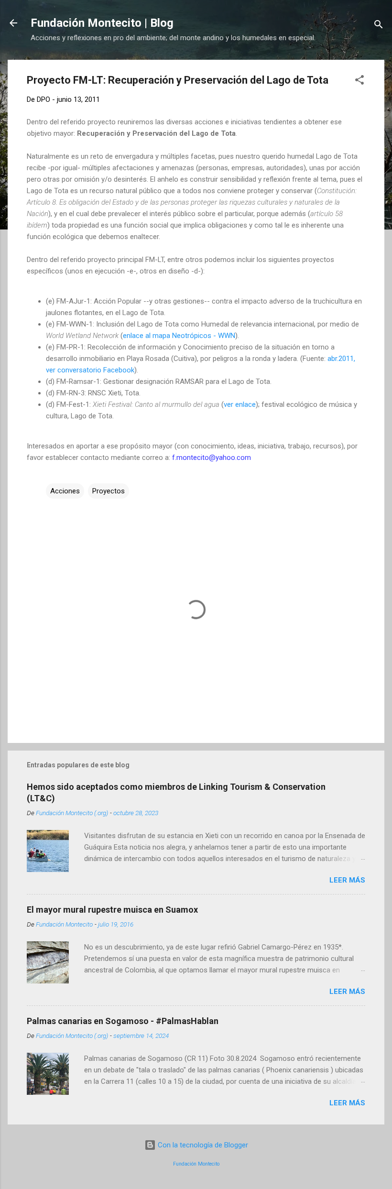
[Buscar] (378, 26)
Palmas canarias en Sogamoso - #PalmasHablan (122, 1021)
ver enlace (240, 404)
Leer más (347, 880)
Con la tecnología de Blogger (202, 1145)
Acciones (65, 491)
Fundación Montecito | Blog (102, 23)
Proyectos (108, 491)
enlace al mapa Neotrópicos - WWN (179, 335)
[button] (359, 81)
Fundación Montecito (196, 1164)
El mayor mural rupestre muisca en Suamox (112, 910)
